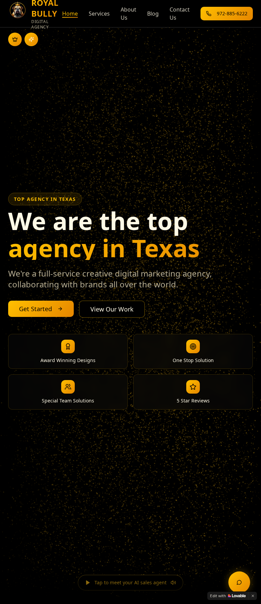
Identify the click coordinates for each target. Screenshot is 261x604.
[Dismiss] (253, 596)
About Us (128, 13)
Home (70, 13)
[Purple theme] (31, 39)
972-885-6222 (232, 13)
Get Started (35, 309)
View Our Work (112, 309)
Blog (153, 13)
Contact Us (180, 13)
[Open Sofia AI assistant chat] (239, 582)
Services (99, 13)
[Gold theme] (15, 39)
